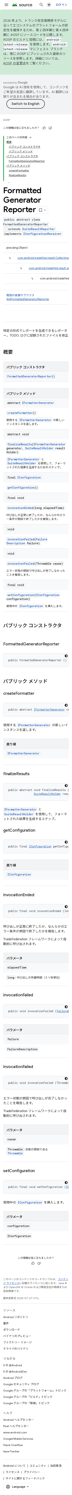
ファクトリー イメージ (17, 1342)
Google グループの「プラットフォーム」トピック (34, 1390)
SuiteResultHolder (39, 448)
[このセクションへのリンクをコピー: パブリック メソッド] (52, 681)
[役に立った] (44, 128)
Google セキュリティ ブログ (21, 1384)
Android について (14, 1465)
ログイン (61, 5)
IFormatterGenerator (38, 403)
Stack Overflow (13, 1445)
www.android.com (15, 1432)
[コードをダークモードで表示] (66, 655)
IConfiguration (29, 477)
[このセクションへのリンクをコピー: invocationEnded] (38, 895)
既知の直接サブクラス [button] (27, 297)
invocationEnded (20, 508)
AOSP (6, 120)
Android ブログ (13, 1378)
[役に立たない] (50, 128)
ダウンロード (11, 1329)
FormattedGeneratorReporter (29, 376)
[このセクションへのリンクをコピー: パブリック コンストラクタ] (7, 632)
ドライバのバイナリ (15, 1348)
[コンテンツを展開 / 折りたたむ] (30, 137)
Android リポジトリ (15, 1317)
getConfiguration (21, 487)
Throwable (15, 1153)
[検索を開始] (41, 4)
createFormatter (20, 413)
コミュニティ (38, 1465)
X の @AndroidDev (15, 1371)
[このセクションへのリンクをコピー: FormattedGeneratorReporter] (63, 644)
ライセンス (13, 1472)
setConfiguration (20, 595)
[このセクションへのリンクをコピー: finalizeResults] (33, 774)
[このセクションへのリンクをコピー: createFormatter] (38, 693)
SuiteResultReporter (38, 229)
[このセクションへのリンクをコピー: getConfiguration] (39, 830)
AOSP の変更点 (14, 63)
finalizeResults (19, 444)
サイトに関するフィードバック (25, 1478)
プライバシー (32, 1472)
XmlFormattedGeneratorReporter (27, 299)
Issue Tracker (11, 1451)
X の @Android (12, 1365)
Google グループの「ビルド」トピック (27, 1397)
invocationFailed (20, 539)
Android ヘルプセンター (18, 1420)
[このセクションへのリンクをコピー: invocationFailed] (37, 995)
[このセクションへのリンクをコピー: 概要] (17, 352)
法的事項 (55, 1465)
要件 (6, 1323)
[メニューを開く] (6, 4)
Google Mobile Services (18, 1438)
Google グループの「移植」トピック (26, 1403)
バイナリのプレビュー (17, 1336)
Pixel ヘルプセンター (16, 1426)
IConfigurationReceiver (42, 234)
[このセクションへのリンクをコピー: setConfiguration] (39, 1171)
